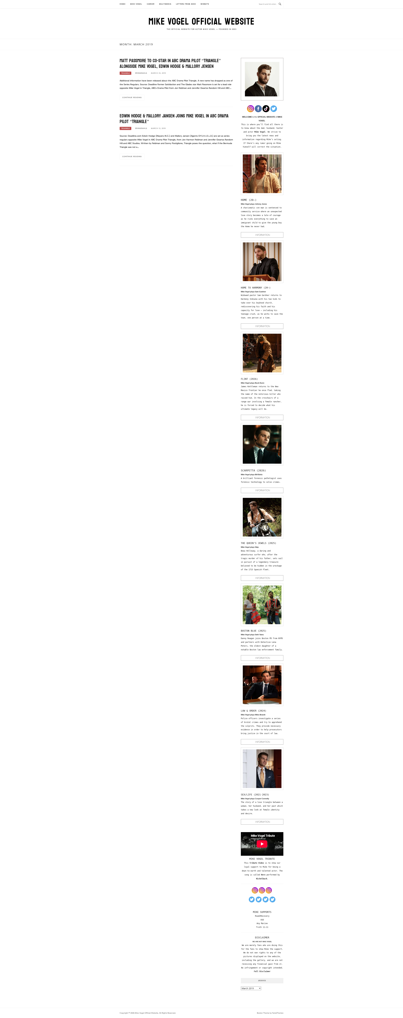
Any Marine (262, 923)
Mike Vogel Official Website (201, 21)
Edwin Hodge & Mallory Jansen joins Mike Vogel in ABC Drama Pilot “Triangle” (174, 119)
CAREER (150, 4)
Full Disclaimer (262, 971)
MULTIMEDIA (165, 4)
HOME (122, 4)
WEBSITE (205, 4)
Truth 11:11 (262, 927)
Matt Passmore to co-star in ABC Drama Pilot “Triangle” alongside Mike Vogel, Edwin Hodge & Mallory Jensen (170, 63)
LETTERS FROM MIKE (186, 4)
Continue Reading (132, 97)
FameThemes (277, 1013)
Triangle (125, 73)
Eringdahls (141, 73)
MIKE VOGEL (136, 4)
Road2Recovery (262, 916)
